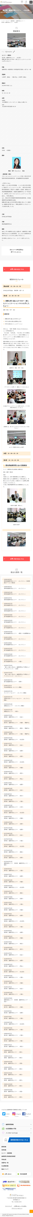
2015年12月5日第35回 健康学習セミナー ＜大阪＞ (14, 903)
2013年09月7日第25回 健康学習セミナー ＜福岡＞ (14, 959)
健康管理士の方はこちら (16, 1139)
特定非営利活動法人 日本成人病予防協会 (6, 2)
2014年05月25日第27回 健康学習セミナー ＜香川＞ (14, 948)
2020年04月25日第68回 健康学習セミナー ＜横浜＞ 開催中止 (16, 727)
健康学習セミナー (20, 20)
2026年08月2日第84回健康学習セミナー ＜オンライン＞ (15, 587)
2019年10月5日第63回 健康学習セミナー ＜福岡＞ (14, 749)
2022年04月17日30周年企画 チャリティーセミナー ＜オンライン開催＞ (17, 698)
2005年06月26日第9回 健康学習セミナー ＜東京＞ (13, 1051)
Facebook (26, 1114)
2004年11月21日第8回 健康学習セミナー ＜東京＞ (13, 1056)
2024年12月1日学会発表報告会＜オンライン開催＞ (13, 686)
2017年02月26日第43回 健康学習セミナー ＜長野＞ (14, 856)
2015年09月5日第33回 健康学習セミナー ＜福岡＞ (14, 914)
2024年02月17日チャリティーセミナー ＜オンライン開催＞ (15, 692)
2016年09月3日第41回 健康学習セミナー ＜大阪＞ (14, 869)
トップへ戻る (31, 1211)
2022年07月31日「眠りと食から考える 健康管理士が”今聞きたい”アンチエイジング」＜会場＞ (17, 667)
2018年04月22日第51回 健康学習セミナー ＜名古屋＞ (14, 811)
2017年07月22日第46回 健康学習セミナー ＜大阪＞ (14, 839)
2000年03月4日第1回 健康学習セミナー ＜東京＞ (13, 1096)
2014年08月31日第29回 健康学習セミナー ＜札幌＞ (14, 937)
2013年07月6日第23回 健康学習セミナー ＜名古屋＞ (14, 970)
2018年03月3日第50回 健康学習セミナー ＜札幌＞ (14, 817)
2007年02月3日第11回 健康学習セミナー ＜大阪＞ (13, 1040)
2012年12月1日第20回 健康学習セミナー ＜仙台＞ (14, 987)
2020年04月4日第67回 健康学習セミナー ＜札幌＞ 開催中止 (16, 721)
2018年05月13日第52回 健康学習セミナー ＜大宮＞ (14, 806)
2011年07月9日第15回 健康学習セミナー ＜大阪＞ (14, 1017)
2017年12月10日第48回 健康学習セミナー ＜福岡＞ (14, 828)
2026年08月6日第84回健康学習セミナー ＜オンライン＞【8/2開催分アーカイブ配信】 (17, 581)
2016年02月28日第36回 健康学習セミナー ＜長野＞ (14, 897)
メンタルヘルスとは (11, 1133)
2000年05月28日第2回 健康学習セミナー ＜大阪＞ (13, 1090)
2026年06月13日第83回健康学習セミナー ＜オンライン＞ (15, 593)
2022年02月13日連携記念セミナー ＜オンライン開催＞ (14, 704)
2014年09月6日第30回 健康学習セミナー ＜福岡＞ (14, 931)
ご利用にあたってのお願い (20, 1206)
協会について (5, 1169)
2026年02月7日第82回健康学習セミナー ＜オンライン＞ (15, 598)
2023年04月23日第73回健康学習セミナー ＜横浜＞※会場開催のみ (17, 632)
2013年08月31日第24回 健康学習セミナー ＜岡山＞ (14, 965)
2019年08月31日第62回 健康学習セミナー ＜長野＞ (14, 755)
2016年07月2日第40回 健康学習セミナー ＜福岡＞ (14, 875)
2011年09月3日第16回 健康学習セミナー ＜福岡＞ (14, 1011)
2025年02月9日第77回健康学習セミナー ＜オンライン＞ (15, 626)
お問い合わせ (8, 1174)
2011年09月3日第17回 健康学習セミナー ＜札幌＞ (14, 1006)
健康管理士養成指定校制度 (8, 1156)
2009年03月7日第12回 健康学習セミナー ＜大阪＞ (14, 1034)
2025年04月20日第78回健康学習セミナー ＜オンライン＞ (15, 621)
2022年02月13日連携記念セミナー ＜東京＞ (11, 710)
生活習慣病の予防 (11, 1128)
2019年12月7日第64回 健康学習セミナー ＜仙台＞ (14, 744)
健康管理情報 (10, 1124)
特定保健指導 (23, 1174)
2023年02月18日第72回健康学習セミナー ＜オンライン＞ (15, 655)
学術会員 (4, 1159)
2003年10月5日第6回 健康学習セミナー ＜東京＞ (13, 1068)
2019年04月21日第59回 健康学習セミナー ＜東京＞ (14, 772)
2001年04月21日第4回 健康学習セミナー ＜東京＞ (13, 1079)
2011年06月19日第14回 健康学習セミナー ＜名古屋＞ (14, 1023)
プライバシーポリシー (17, 1208)
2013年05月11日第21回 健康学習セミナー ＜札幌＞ (14, 982)
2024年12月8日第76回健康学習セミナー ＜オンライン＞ (15, 638)
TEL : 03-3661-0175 (16, 1201)
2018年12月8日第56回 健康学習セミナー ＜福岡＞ (14, 783)
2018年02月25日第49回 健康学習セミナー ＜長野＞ (14, 823)
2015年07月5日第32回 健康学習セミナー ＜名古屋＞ (14, 920)
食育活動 (4, 1150)
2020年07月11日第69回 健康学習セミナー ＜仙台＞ (14, 716)
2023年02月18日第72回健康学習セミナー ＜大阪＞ (13, 660)
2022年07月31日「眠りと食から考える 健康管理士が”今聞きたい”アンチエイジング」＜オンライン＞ (17, 674)
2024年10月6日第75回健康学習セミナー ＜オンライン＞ (15, 643)
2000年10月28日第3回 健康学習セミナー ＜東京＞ (13, 1085)
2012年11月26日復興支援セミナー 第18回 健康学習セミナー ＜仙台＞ (17, 1000)
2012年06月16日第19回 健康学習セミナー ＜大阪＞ (14, 993)
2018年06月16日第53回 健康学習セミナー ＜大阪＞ (14, 800)
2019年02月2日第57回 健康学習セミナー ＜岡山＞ (14, 778)
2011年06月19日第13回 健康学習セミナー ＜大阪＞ (14, 1028)
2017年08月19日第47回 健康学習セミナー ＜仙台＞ (14, 834)
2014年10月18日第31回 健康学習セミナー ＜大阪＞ (14, 925)
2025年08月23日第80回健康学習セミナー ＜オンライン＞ (15, 610)
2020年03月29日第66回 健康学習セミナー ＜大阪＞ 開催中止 (16, 733)
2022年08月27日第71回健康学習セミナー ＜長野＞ (13, 680)
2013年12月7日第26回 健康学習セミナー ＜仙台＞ (14, 954)
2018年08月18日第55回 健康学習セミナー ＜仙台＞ (14, 789)
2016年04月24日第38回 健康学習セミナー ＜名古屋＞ (14, 886)
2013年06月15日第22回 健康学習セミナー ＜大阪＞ (14, 976)
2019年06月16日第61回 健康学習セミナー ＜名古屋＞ (14, 761)
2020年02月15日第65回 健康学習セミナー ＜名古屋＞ (14, 738)
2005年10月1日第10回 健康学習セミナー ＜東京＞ (14, 1045)
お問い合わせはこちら (17, 269)
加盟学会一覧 (5, 1162)
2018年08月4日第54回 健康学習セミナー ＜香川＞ (14, 794)
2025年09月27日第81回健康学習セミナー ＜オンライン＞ (15, 604)
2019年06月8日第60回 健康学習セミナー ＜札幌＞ (14, 766)
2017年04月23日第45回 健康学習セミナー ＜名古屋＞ (14, 845)
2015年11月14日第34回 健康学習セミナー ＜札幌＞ (14, 909)
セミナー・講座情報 (10, 20)
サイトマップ (8, 1206)
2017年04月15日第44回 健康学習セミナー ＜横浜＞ (14, 851)
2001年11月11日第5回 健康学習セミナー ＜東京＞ (13, 1073)
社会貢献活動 (5, 1166)
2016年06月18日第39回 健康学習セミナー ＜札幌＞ (14, 880)
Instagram (16, 1114)
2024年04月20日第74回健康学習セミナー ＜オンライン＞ (15, 649)
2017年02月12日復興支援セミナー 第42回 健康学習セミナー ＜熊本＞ (17, 863)
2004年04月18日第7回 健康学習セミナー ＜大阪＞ (13, 1062)
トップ (3, 20)
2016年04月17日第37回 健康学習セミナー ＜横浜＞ (14, 892)
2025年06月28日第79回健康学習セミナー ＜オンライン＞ (15, 615)
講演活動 (4, 1146)
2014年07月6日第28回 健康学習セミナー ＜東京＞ (14, 942)
